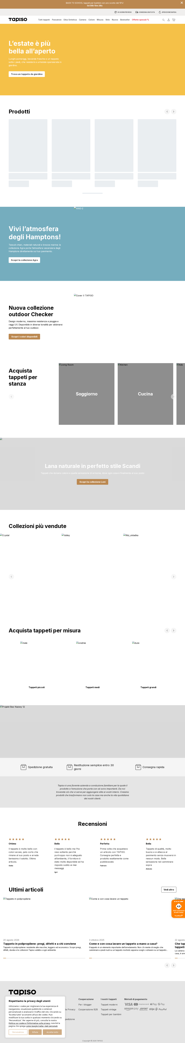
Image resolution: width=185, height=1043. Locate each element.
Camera (82, 20)
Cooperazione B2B (88, 1009)
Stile (108, 20)
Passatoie (56, 20)
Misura (100, 20)
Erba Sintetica (70, 20)
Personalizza (18, 1032)
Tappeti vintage (108, 1009)
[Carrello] (173, 20)
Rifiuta (35, 1032)
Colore (91, 20)
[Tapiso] (18, 19)
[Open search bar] (163, 19)
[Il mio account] (168, 20)
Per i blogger (85, 1004)
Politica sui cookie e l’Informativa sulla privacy (29, 1023)
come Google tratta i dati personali (42, 1026)
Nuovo (115, 20)
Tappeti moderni (109, 1004)
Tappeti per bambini (111, 1014)
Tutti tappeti (44, 20)
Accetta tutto (52, 1032)
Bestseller (125, 20)
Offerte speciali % (140, 20)
